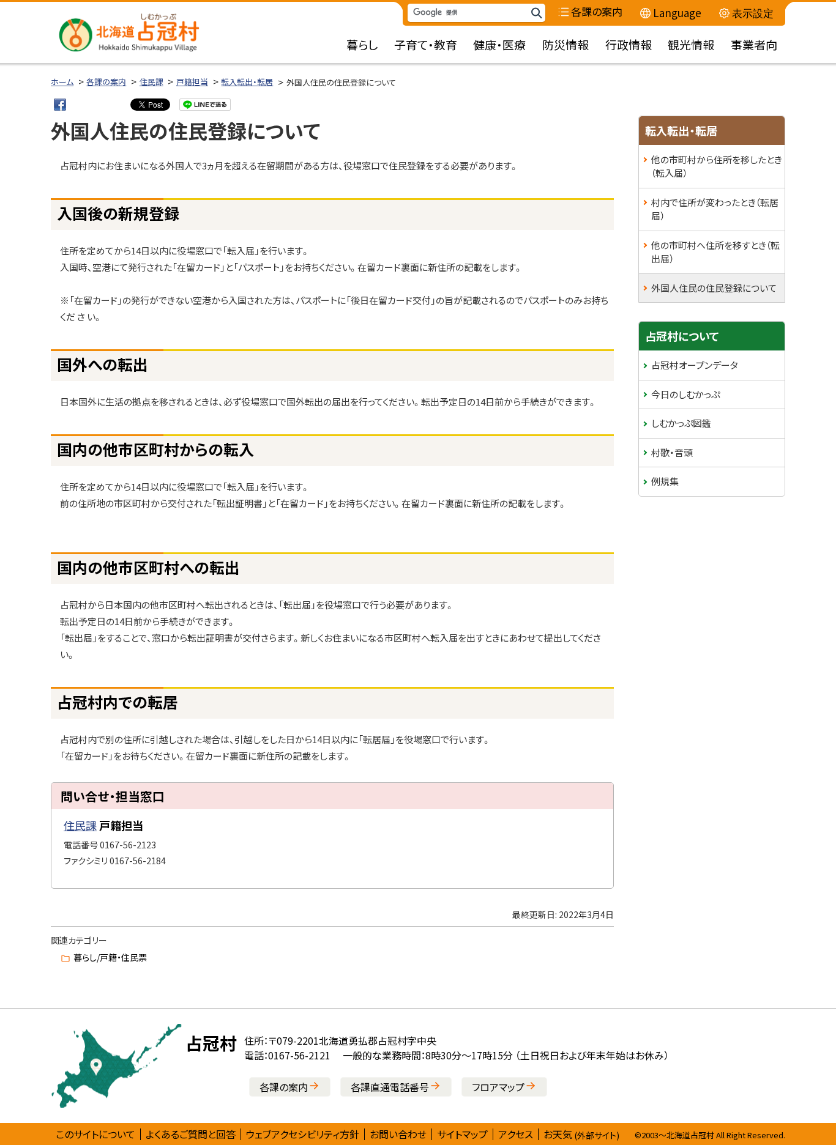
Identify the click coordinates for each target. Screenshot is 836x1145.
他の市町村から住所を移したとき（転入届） (716, 166)
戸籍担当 (192, 81)
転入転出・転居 (247, 81)
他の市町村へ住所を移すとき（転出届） (715, 252)
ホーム (62, 81)
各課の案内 (106, 81)
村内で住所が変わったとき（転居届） (714, 209)
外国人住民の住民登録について (714, 287)
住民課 (151, 81)
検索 (536, 13)
